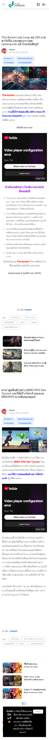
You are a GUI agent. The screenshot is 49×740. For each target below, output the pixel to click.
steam (28, 309)
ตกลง (38, 711)
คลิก (16, 725)
